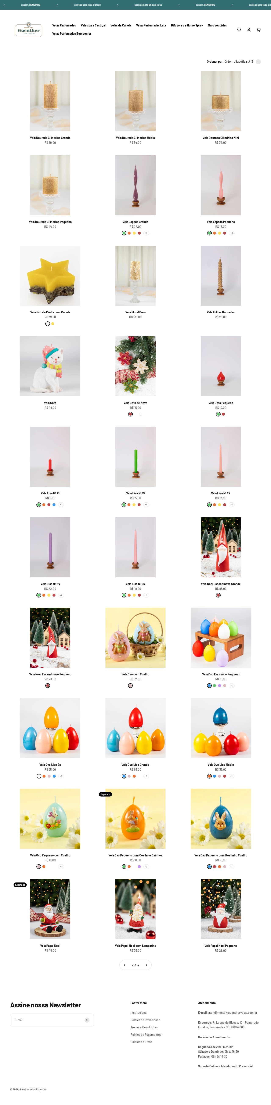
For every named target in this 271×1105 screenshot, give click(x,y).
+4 (146, 504)
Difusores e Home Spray (187, 25)
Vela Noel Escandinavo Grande (221, 584)
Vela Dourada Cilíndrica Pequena (50, 222)
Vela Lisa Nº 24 (50, 584)
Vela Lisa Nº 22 (220, 493)
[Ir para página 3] (146, 965)
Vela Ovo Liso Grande (135, 764)
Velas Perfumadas (64, 25)
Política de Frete (141, 1042)
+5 (232, 685)
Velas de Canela (121, 25)
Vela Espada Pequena (221, 222)
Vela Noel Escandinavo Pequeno (50, 674)
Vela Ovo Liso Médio (221, 764)
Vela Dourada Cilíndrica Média (135, 138)
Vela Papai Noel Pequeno (221, 945)
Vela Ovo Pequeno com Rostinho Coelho (220, 855)
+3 (146, 233)
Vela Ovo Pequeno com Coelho (50, 855)
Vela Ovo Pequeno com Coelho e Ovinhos (135, 855)
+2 (61, 504)
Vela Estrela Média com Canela (50, 312)
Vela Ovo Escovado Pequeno (220, 674)
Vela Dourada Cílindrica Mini (221, 138)
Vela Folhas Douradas (221, 312)
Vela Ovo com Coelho (135, 674)
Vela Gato (50, 403)
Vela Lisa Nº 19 (135, 493)
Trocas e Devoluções (144, 1027)
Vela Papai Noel (50, 945)
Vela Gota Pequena (221, 403)
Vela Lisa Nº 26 (135, 584)
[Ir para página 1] (125, 965)
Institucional (139, 1012)
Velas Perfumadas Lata (151, 25)
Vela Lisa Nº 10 (50, 493)
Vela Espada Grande (135, 222)
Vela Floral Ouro (135, 312)
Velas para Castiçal (93, 25)
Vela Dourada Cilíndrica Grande (50, 138)
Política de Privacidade (145, 1020)
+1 (61, 776)
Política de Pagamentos (146, 1034)
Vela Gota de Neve (135, 403)
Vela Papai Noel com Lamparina (135, 945)
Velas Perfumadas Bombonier (71, 33)
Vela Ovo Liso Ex (50, 764)
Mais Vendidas (217, 25)
